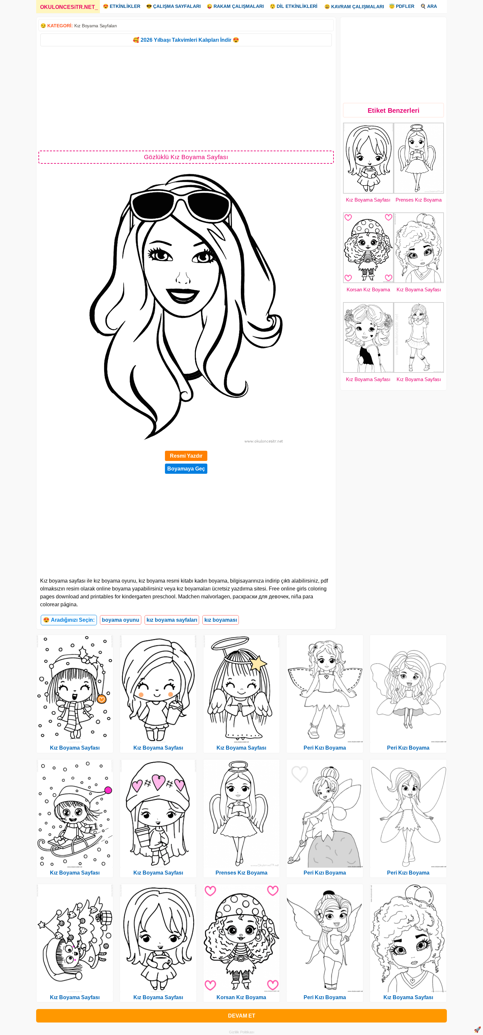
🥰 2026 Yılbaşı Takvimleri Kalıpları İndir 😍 (186, 40)
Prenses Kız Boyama (419, 200)
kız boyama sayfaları (172, 620)
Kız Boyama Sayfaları (95, 25)
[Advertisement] (186, 98)
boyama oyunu (120, 620)
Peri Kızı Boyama (325, 748)
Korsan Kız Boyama (368, 289)
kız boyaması (220, 620)
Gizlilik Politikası (241, 1032)
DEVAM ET (241, 1016)
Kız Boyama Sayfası (368, 200)
